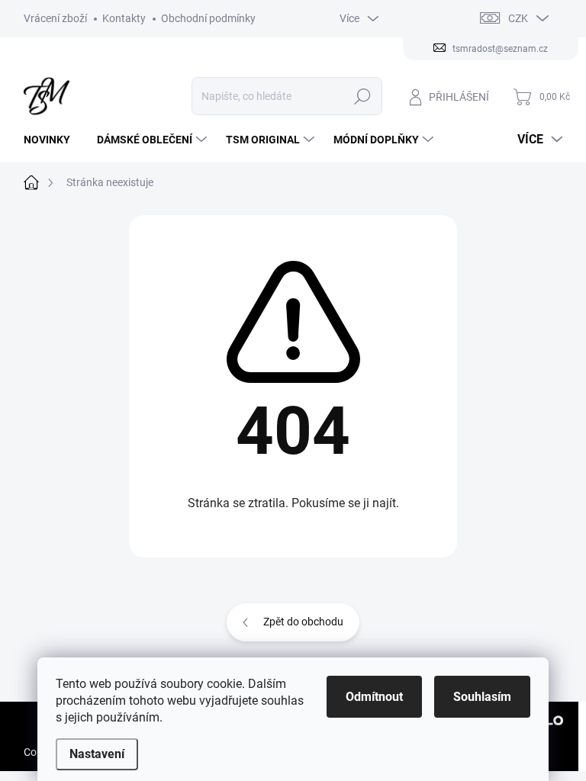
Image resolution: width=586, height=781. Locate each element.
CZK (518, 18)
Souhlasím (482, 696)
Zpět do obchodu (303, 621)
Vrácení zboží (55, 18)
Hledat (362, 96)
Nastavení (96, 754)
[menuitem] (53, 139)
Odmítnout (374, 696)
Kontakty (124, 18)
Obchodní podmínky (208, 18)
